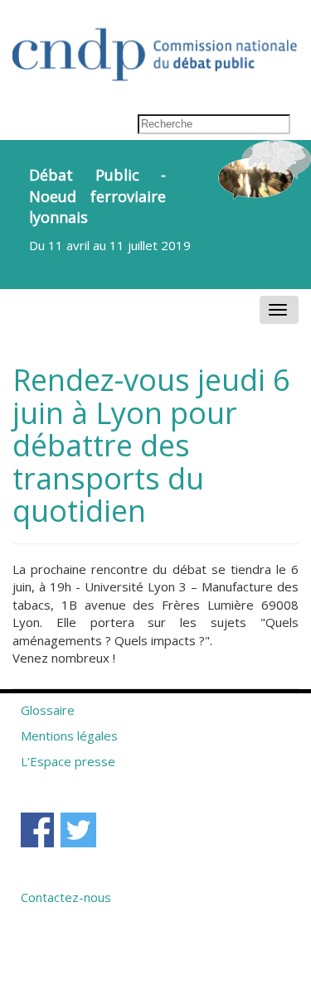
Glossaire (48, 710)
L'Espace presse (68, 761)
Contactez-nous (66, 897)
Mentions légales (69, 735)
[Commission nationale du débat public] (155, 46)
